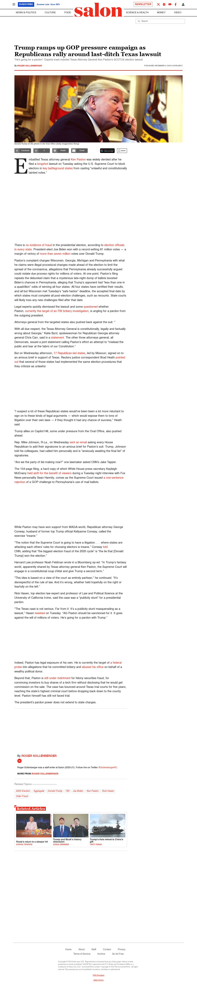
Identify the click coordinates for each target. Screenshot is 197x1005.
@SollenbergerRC (107, 767)
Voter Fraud (22, 796)
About (81, 949)
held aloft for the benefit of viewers (49, 473)
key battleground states (58, 168)
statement (57, 337)
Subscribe (26, 4)
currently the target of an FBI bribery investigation (57, 311)
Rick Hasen (108, 791)
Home (68, 949)
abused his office (93, 667)
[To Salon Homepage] (98, 10)
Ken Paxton (78, 159)
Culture (50, 13)
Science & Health (137, 13)
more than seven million (55, 254)
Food (67, 13)
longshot (42, 164)
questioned (91, 306)
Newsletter (143, 4)
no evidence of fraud (39, 245)
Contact (107, 949)
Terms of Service (81, 954)
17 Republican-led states (69, 353)
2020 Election (23, 791)
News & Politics (26, 13)
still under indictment (57, 678)
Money (161, 13)
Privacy (121, 949)
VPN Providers (98, 975)
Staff (93, 949)
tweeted (40, 613)
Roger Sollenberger (29, 66)
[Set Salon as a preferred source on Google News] (107, 150)
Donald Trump (55, 791)
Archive (101, 954)
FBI (67, 791)
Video (177, 13)
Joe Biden (78, 791)
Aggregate (38, 791)
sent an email (78, 442)
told (105, 547)
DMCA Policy (98, 980)
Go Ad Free (118, 954)
